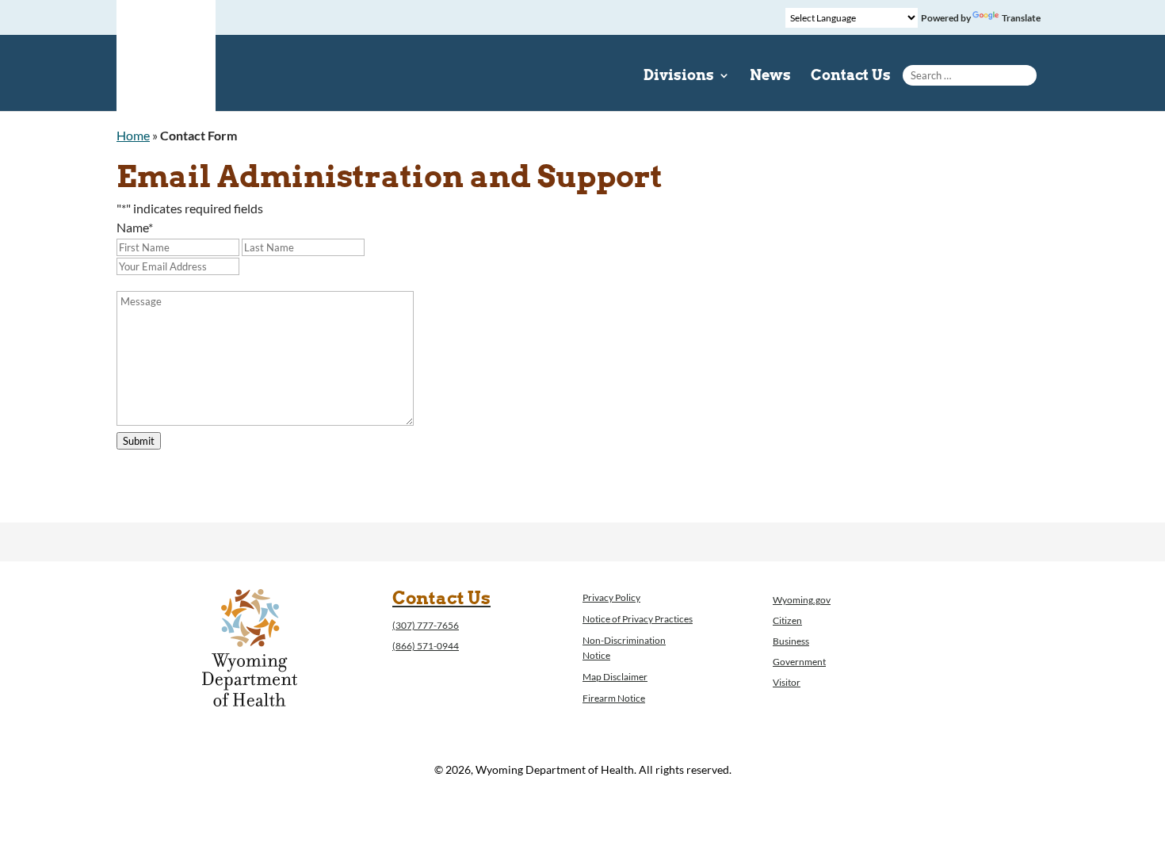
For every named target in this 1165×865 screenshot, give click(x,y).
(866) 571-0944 (425, 646)
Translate (1021, 18)
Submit (139, 440)
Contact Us (851, 76)
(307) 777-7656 (425, 625)
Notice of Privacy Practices (637, 619)
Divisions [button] (679, 76)
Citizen (787, 620)
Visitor (786, 682)
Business (791, 641)
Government (799, 662)
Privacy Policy (611, 597)
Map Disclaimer (614, 677)
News (770, 76)
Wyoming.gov (802, 600)
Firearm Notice (613, 698)
